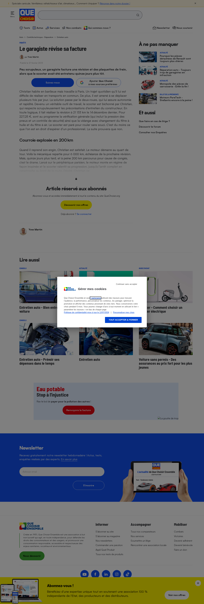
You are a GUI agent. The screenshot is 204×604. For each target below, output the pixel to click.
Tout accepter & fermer (123, 320)
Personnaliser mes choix (123, 312)
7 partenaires (95, 298)
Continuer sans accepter (126, 284)
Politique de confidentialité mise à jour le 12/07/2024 (86, 312)
